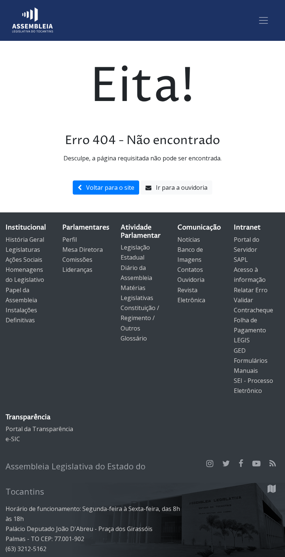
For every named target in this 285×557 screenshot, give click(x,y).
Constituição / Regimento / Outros (140, 318)
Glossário (134, 338)
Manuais (246, 371)
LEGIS (242, 340)
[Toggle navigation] (263, 20)
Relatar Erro (251, 290)
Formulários (251, 360)
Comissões (77, 259)
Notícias (188, 239)
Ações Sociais (24, 259)
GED (240, 350)
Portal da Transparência (39, 429)
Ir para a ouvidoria (179, 187)
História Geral (25, 239)
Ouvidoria (190, 280)
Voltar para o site (108, 187)
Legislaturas (23, 249)
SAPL (241, 259)
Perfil (69, 239)
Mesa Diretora (82, 249)
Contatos (190, 270)
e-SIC (13, 439)
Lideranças (77, 270)
